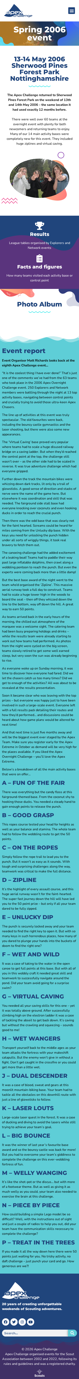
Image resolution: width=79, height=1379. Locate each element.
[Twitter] (14, 1322)
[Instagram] (22, 1322)
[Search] (72, 1333)
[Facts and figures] (39, 258)
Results (39, 234)
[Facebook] (5, 1322)
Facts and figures (39, 267)
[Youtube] (30, 1322)
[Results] (39, 226)
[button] (71, 10)
